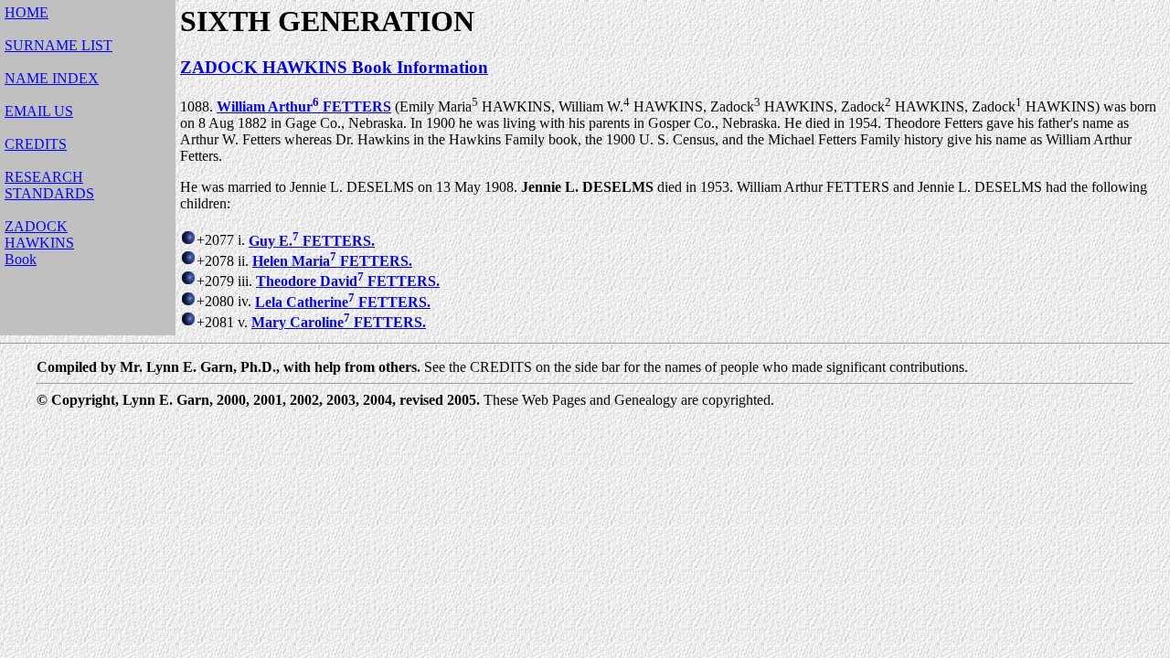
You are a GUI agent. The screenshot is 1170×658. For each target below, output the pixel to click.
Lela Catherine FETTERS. (343, 302)
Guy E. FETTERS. (312, 241)
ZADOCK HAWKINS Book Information (334, 67)
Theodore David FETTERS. (348, 281)
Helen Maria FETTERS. (332, 261)
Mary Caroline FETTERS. (338, 322)
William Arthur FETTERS (304, 106)
